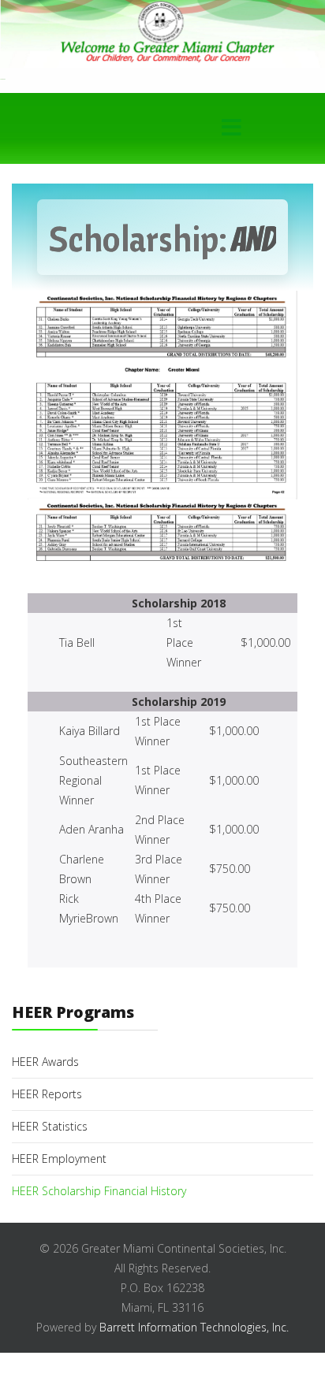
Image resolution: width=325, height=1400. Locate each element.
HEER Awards (45, 1061)
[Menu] (231, 128)
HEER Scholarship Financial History (99, 1190)
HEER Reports (47, 1093)
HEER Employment (59, 1158)
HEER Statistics (50, 1126)
